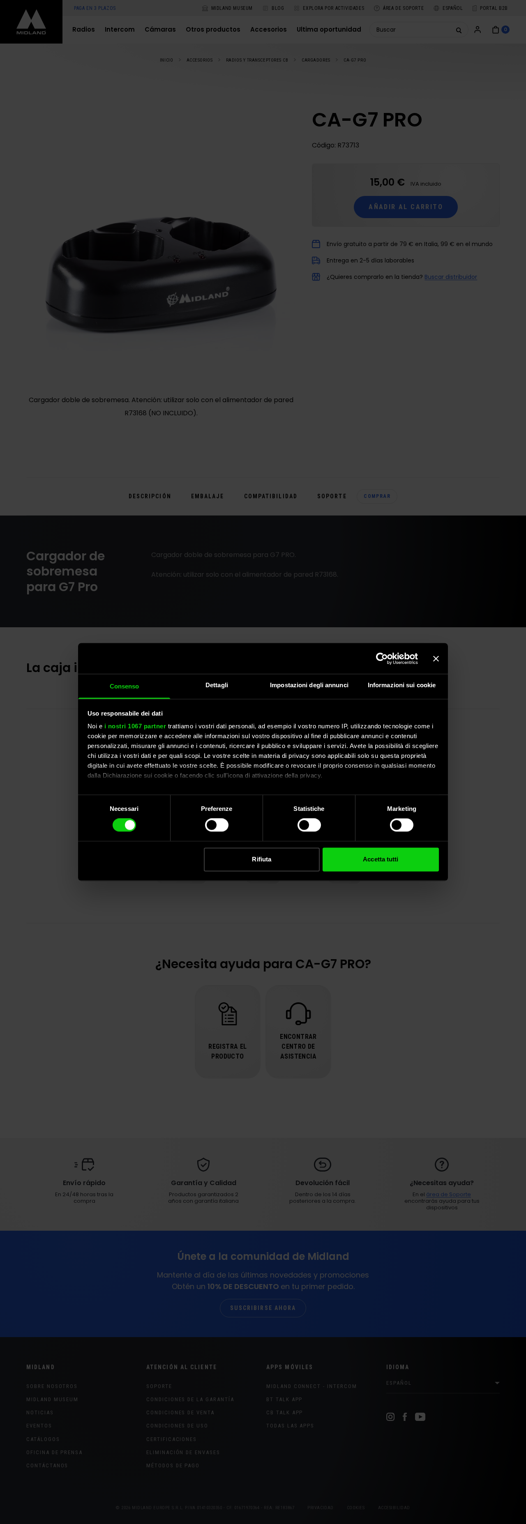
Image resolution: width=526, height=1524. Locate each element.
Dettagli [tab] (216, 684)
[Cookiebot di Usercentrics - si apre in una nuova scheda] (382, 658)
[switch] (216, 825)
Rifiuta (261, 859)
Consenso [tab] (124, 686)
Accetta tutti (380, 859)
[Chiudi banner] (436, 658)
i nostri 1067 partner (135, 726)
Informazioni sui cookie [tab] (402, 684)
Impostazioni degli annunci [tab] (309, 684)
